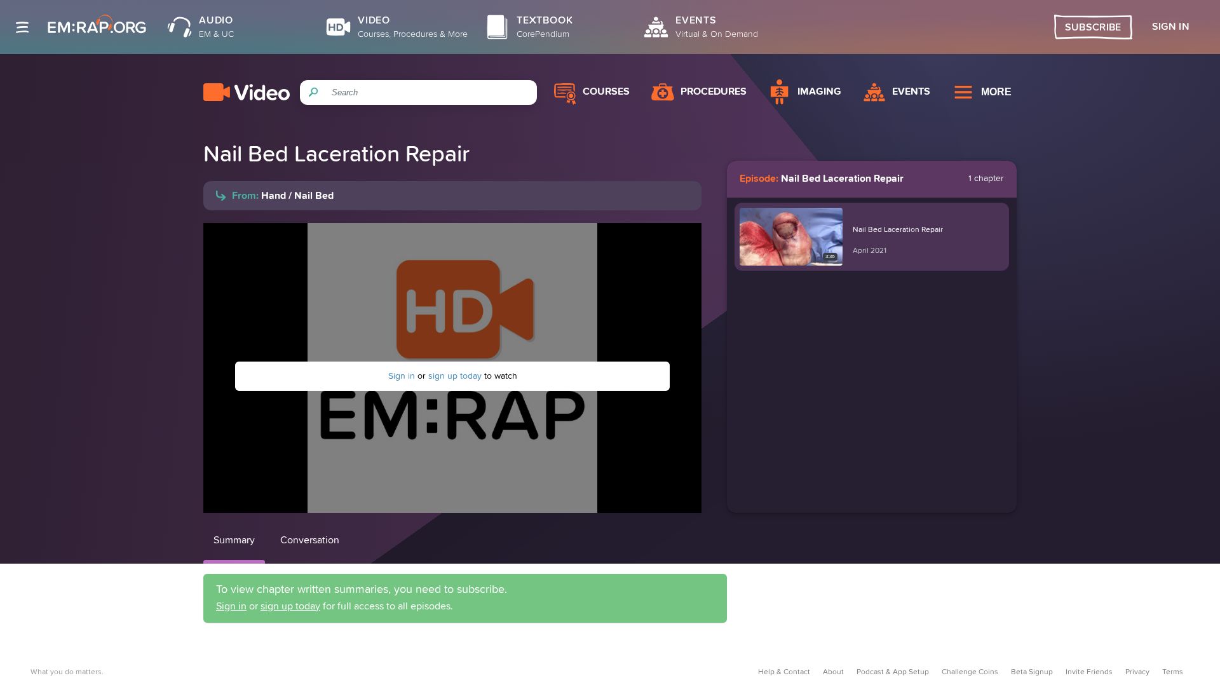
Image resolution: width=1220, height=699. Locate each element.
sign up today (455, 376)
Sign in (401, 376)
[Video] (246, 92)
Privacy (1137, 672)
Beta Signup (1032, 672)
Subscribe (1093, 27)
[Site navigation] (22, 27)
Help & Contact (784, 672)
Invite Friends (1089, 672)
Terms (1172, 672)
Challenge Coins (970, 672)
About (833, 672)
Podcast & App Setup (893, 672)
